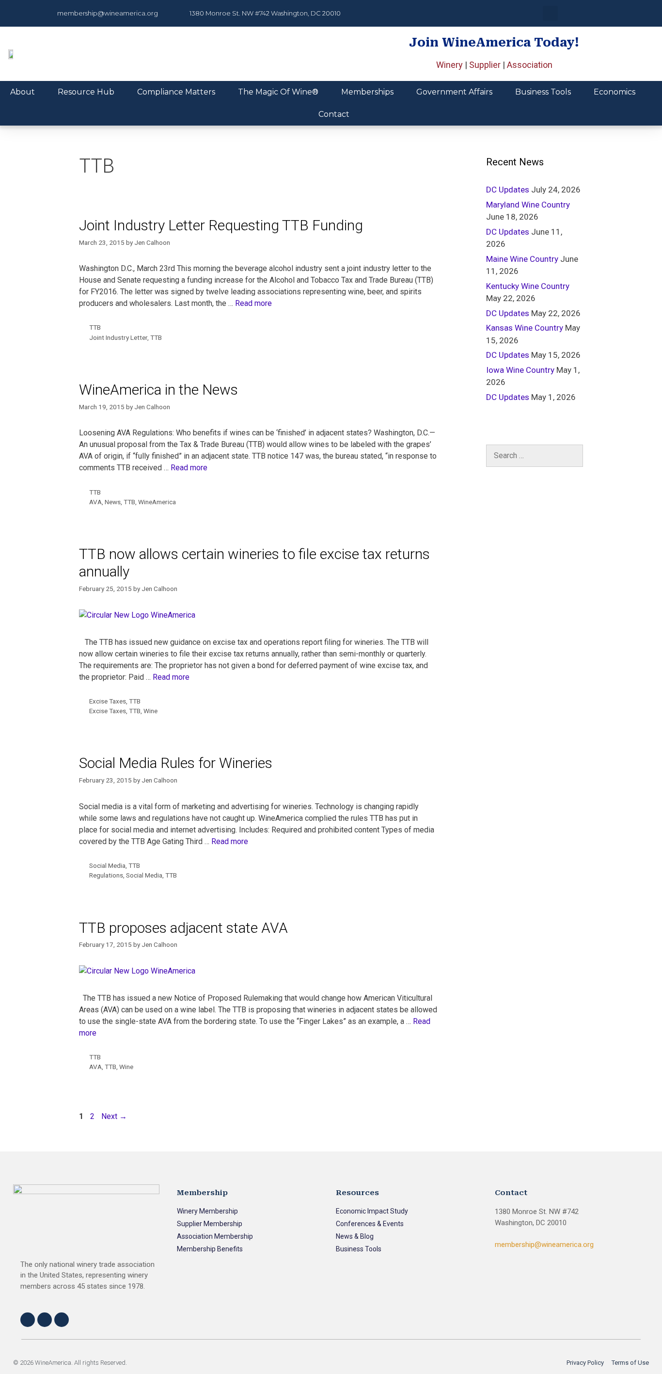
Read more (253, 303)
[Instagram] (44, 1319)
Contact (333, 114)
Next (114, 1116)
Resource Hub (86, 91)
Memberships (367, 91)
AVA (95, 502)
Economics (614, 91)
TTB (95, 327)
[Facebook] (27, 1319)
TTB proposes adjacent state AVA (183, 927)
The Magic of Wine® (278, 91)
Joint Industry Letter (118, 337)
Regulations (106, 875)
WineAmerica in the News (158, 389)
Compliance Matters (176, 91)
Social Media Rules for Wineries (175, 762)
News (113, 502)
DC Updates (507, 189)
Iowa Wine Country (520, 370)
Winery (449, 65)
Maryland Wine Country (528, 204)
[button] (550, 13)
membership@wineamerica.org (544, 1244)
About (22, 91)
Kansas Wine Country (524, 328)
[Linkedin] (61, 1319)
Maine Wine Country (522, 259)
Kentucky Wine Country (527, 286)
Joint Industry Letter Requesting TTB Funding (221, 225)
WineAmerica (157, 502)
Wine (150, 711)
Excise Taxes (107, 701)
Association (529, 65)
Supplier (485, 65)
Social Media (107, 865)
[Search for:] (534, 456)
